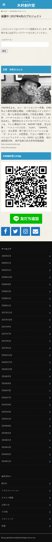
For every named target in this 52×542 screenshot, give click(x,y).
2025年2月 (6, 256)
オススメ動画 (7, 497)
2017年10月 (7, 319)
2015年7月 (6, 397)
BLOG (4, 483)
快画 (4, 526)
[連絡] (35, 231)
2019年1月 (6, 270)
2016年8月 (6, 383)
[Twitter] (15, 231)
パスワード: (6, 39)
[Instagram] (25, 231)
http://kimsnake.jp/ (9, 147)
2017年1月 (6, 348)
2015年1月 (6, 419)
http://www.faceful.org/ (10, 144)
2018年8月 (6, 284)
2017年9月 (6, 327)
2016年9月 (6, 376)
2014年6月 (6, 433)
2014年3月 (6, 447)
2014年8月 (6, 426)
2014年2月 (6, 454)
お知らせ (5, 504)
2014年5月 (6, 440)
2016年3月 (6, 390)
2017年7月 (6, 334)
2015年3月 (6, 412)
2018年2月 (6, 298)
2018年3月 (6, 291)
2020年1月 (6, 263)
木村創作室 (26, 5)
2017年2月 (6, 341)
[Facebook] (5, 231)
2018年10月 (7, 277)
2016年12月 (7, 355)
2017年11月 (7, 312)
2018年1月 (6, 305)
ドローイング (7, 519)
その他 (4, 511)
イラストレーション (10, 490)
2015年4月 (6, 404)
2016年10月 (7, 369)
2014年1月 (6, 461)
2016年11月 (7, 362)
